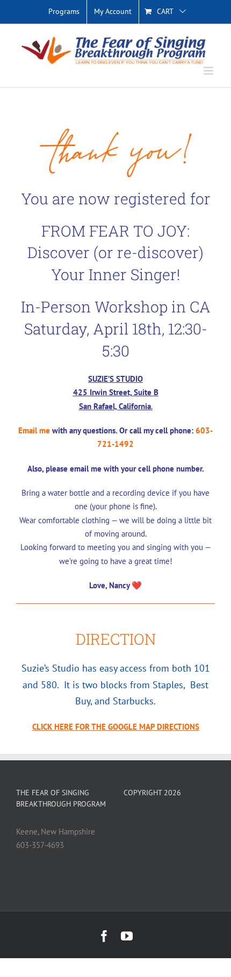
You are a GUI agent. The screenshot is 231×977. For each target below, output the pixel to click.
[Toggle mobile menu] (209, 70)
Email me (34, 430)
